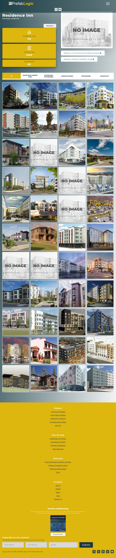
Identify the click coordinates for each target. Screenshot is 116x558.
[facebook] (94, 551)
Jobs (58, 496)
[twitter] (98, 551)
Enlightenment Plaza (58, 422)
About (58, 485)
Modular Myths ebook (58, 469)
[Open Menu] (108, 3)
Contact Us (58, 499)
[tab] (11, 76)
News (58, 492)
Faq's (58, 472)
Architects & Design (58, 442)
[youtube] (60, 9)
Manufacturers (58, 449)
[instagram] (103, 551)
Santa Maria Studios (58, 415)
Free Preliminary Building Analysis (58, 462)
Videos (58, 489)
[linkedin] (56, 9)
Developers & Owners (58, 439)
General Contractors (58, 445)
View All (58, 425)
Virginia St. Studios (58, 412)
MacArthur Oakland (58, 418)
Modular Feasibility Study (58, 465)
